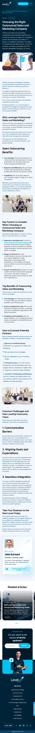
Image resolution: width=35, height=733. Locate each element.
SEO (17, 706)
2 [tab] (17, 623)
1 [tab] (16, 623)
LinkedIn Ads (17, 712)
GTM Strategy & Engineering (17, 702)
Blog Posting (17, 709)
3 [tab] (18, 623)
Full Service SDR (17, 693)
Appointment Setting (17, 690)
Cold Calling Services (17, 699)
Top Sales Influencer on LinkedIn (16, 569)
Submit (24, 645)
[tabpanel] (17, 605)
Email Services (17, 718)
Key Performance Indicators (11, 459)
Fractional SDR (17, 696)
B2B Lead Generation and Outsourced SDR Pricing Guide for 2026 (16, 607)
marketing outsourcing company (16, 242)
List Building (17, 715)
